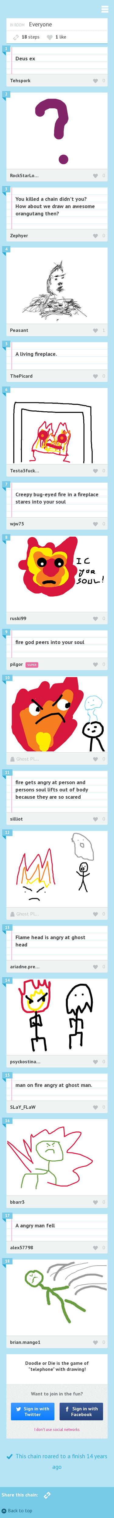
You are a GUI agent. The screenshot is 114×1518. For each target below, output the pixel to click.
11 (7, 772)
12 (7, 832)
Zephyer (19, 235)
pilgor (17, 664)
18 (7, 1261)
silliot (16, 819)
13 (7, 927)
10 (7, 677)
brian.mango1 (25, 1342)
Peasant (19, 330)
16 (7, 1120)
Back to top (20, 1510)
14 (7, 980)
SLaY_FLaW (23, 1107)
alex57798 (21, 1247)
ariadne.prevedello (31, 966)
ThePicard (21, 376)
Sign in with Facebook (84, 1411)
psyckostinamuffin (30, 1061)
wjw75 (17, 524)
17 (7, 1215)
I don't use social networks (57, 1429)
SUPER (31, 665)
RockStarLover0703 (31, 175)
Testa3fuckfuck (27, 470)
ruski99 (18, 618)
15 (7, 1075)
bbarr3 (17, 1202)
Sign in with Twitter (35, 1411)
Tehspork (20, 80)
